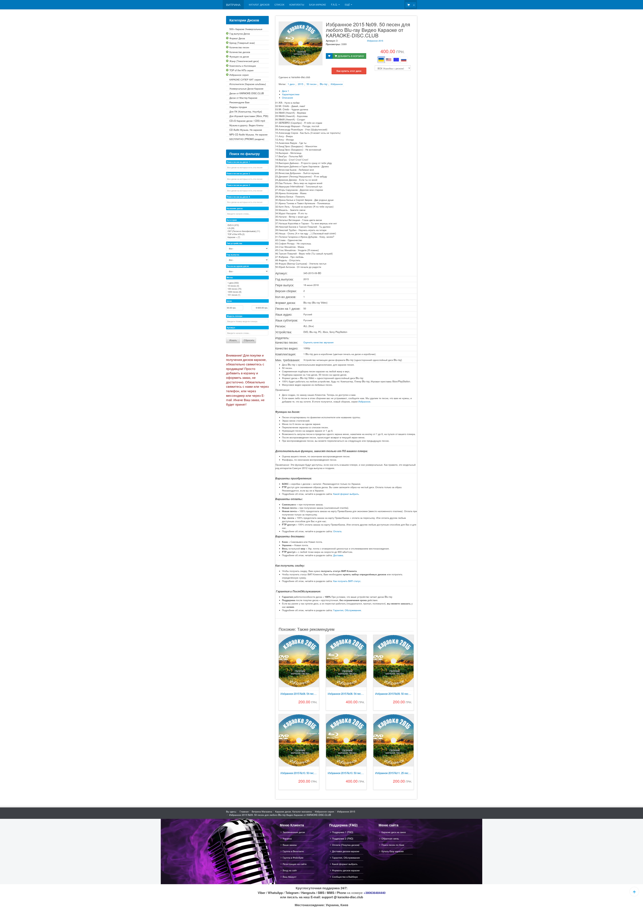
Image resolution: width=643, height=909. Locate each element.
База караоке (317, 4)
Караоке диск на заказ (393, 832)
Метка (230, 277)
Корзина (287, 838)
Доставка (338, 555)
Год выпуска (233, 254)
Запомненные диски (294, 832)
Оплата (337, 531)
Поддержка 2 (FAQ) (342, 838)
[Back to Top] (634, 891)
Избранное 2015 (375, 40)
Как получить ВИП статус (347, 581)
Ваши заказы (290, 844)
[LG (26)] (247, 228)
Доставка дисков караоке (345, 851)
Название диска (235, 208)
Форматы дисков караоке (346, 870)
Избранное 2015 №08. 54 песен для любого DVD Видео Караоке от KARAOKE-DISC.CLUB (298, 693)
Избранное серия (324, 811)
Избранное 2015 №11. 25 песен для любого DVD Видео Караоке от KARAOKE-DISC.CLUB (393, 773)
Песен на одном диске (238, 266)
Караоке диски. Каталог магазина (293, 811)
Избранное (337, 84)
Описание (287, 97)
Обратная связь (390, 838)
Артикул (231, 327)
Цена (229, 300)
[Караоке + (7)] (247, 237)
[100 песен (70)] (247, 288)
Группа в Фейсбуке (293, 857)
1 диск (291, 84)
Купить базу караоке (392, 851)
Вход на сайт (290, 870)
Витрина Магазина (262, 811)
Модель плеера (234, 315)
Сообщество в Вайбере (345, 876)
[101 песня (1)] (247, 294)
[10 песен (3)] (247, 285)
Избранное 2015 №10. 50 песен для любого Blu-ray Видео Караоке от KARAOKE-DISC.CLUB (346, 773)
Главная (244, 811)
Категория (232, 219)
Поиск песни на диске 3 (238, 185)
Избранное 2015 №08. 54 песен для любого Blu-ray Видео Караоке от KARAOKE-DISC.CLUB (346, 693)
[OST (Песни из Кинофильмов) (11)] (247, 231)
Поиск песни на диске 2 (238, 173)
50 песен (311, 84)
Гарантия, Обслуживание (347, 610)
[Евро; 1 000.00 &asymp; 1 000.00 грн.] (396, 59)
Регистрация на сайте (295, 864)
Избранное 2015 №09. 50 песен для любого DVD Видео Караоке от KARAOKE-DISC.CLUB (393, 693)
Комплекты (296, 4)
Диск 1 (285, 91)
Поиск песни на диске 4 (238, 196)
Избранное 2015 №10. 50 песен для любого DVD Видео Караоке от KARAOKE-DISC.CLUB (298, 773)
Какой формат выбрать (346, 493)
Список (279, 4)
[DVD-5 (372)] (247, 225)
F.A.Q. (334, 4)
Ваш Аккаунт (289, 876)
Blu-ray (323, 84)
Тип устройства (234, 243)
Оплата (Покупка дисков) (346, 844)
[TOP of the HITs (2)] (247, 234)
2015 (300, 84)
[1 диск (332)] (247, 282)
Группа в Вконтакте (293, 851)
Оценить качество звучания (318, 342)
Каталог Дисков (259, 4)
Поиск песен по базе (392, 844)
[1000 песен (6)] (247, 291)
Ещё (347, 4)
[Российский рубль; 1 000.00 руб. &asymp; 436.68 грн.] (404, 59)
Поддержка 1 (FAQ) (342, 832)
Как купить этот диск (349, 70)
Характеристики (290, 94)
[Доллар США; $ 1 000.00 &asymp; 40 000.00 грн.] (388, 59)
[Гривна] (381, 59)
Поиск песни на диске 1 (238, 161)
